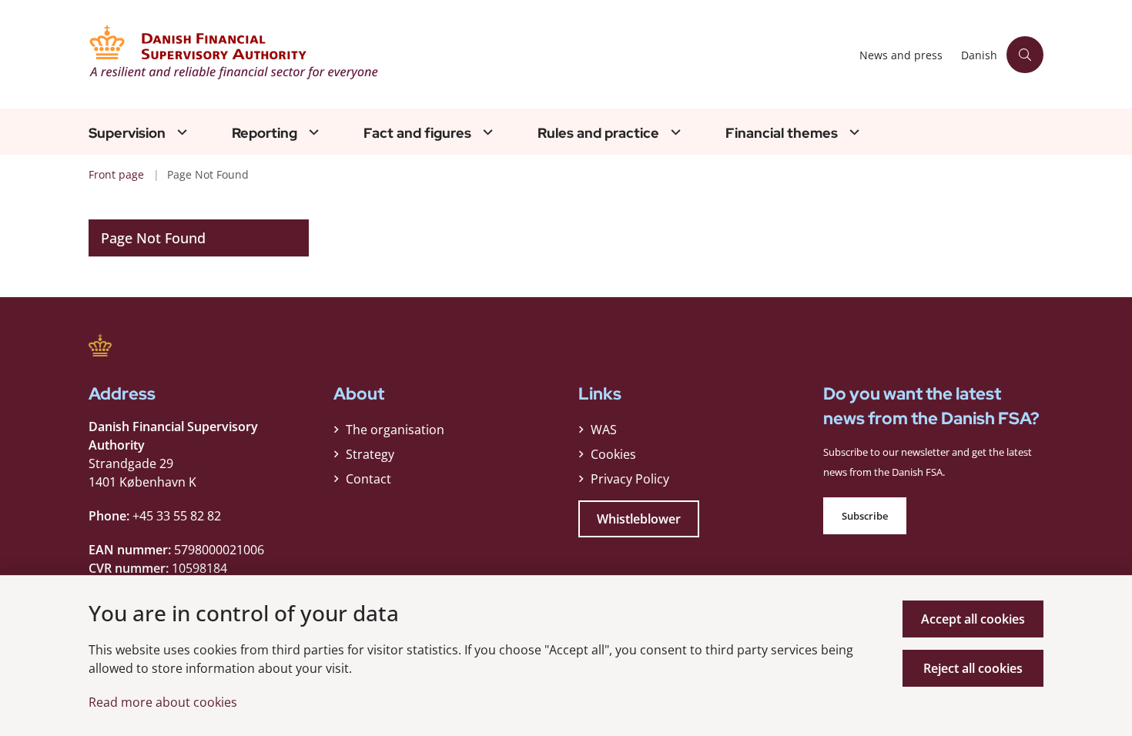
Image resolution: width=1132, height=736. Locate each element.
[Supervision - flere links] (180, 132)
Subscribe (865, 516)
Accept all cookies (973, 619)
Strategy (370, 454)
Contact (368, 478)
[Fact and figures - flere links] (486, 132)
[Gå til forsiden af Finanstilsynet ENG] (469, 54)
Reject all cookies (973, 668)
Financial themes (781, 133)
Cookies (613, 454)
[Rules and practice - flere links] (673, 132)
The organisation (395, 429)
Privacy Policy (630, 478)
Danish (979, 56)
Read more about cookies (163, 702)
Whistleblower (639, 518)
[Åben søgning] (1024, 54)
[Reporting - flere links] (312, 132)
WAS (604, 429)
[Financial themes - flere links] (852, 132)
